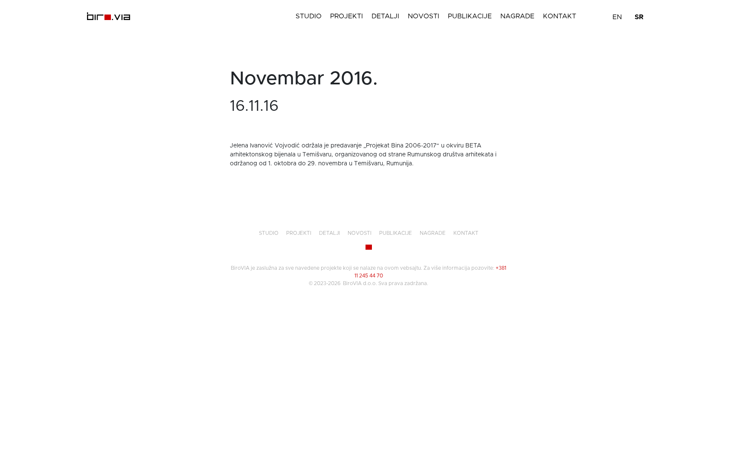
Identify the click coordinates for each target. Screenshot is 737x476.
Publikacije (470, 16)
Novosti (423, 16)
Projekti (346, 16)
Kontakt (559, 16)
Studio (309, 16)
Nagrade (517, 16)
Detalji (385, 16)
